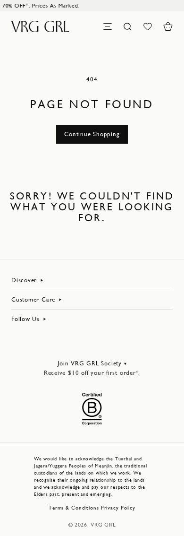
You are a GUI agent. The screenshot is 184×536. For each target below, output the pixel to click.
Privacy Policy (118, 508)
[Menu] (107, 26)
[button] (168, 26)
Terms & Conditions (74, 508)
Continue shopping (91, 134)
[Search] (128, 26)
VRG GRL (103, 524)
